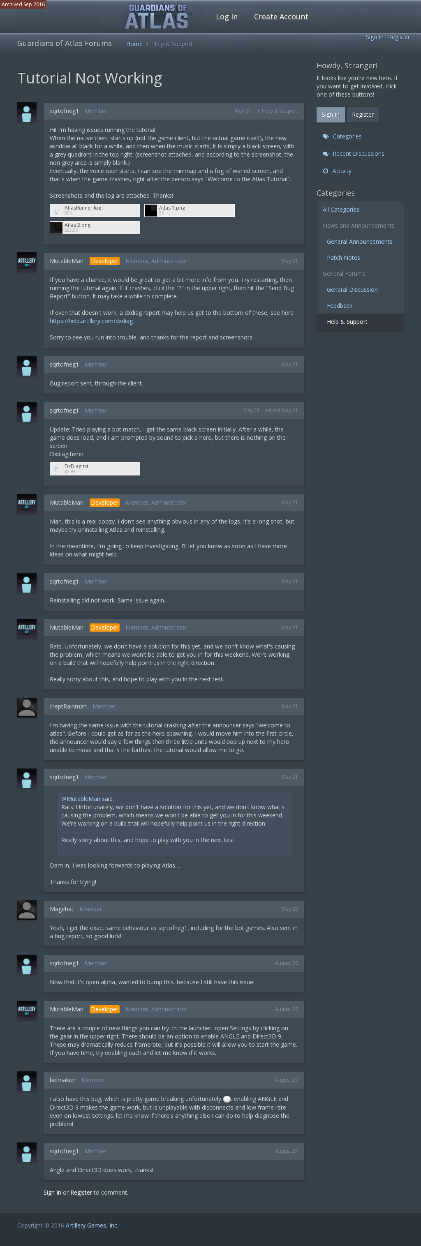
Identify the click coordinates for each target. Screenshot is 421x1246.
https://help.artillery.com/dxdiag (91, 321)
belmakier (63, 1080)
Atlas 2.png (77, 225)
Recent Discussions (357, 153)
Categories (346, 136)
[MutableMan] (29, 262)
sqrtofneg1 (64, 111)
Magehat (62, 909)
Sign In (375, 37)
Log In (227, 16)
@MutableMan (80, 799)
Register (399, 37)
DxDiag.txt (76, 466)
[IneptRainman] (29, 708)
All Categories (341, 209)
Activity (341, 171)
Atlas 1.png (172, 207)
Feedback (339, 305)
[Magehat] (29, 910)
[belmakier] (29, 1081)
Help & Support (280, 110)
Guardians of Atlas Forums (64, 43)
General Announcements (360, 241)
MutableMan (66, 261)
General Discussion (352, 289)
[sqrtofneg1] (29, 112)
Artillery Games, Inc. (92, 1225)
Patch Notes (343, 257)
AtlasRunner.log (83, 207)
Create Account (281, 16)
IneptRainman (68, 706)
